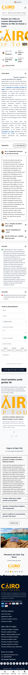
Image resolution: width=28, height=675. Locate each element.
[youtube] (11, 663)
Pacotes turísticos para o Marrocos (11, 646)
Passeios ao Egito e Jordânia (9, 629)
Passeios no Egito (6, 621)
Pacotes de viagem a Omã (8, 639)
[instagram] (4, 663)
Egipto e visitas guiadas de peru (10, 634)
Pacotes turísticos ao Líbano (9, 644)
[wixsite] (23, 663)
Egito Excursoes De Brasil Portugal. (17, 12)
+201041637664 (7, 656)
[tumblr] (14, 663)
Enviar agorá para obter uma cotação (14, 369)
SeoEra (14, 668)
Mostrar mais (14, 523)
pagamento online (6, 616)
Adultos (5, 348)
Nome (4, 310)
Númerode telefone (8, 327)
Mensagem (6, 355)
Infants (22, 348)
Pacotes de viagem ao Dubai (9, 637)
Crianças (14, 348)
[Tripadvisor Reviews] (25, 337)
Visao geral (5, 73)
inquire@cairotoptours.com (10, 654)
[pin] (17, 663)
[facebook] (1, 663)
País (4, 330)
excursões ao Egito (8, 131)
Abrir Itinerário (20, 145)
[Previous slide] (11, 436)
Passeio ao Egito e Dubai (8, 632)
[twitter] (8, 663)
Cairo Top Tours (6, 614)
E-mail (4, 316)
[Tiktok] (26, 663)
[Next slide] (16, 436)
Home (3, 12)
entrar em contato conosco (9, 619)
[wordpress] (20, 663)
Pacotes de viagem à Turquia (9, 641)
